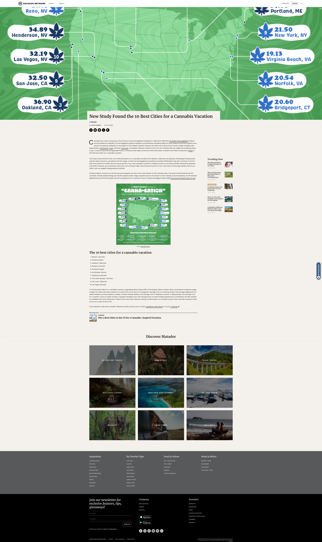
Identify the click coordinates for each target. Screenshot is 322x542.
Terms (163, 282)
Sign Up (177, 278)
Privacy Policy (171, 282)
